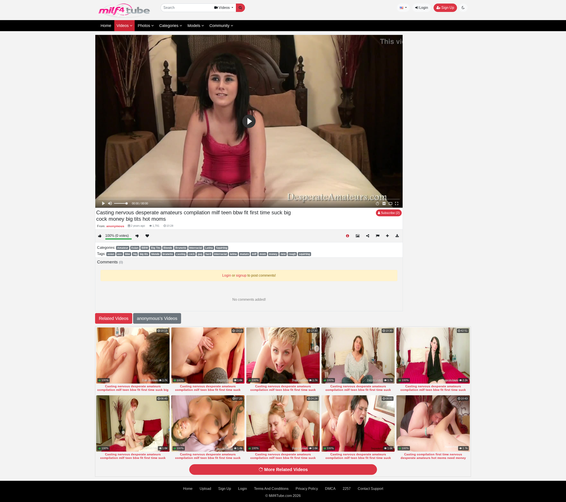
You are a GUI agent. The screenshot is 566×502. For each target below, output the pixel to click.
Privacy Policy (307, 489)
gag (200, 254)
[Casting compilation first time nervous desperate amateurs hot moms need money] (433, 423)
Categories (169, 25)
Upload (205, 489)
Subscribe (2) (390, 213)
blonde (155, 254)
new (283, 254)
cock (192, 254)
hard (208, 254)
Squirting (221, 247)
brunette (168, 254)
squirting (304, 254)
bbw (127, 254)
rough (292, 254)
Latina (209, 247)
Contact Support (370, 489)
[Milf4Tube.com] (124, 11)
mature (244, 254)
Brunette (180, 247)
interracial (220, 254)
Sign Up (447, 8)
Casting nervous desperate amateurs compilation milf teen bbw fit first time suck (208, 388)
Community (220, 25)
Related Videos (113, 318)
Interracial (195, 247)
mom (263, 254)
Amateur (122, 247)
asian (110, 254)
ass (119, 254)
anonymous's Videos (157, 318)
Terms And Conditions (271, 489)
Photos (144, 25)
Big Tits (156, 247)
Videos (123, 25)
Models (194, 25)
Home (106, 25)
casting (180, 254)
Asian (134, 247)
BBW (145, 247)
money (273, 254)
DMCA (330, 489)
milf (254, 254)
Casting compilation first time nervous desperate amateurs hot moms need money (433, 456)
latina (233, 254)
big (135, 254)
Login (423, 8)
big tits (144, 254)
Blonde (167, 247)
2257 (347, 489)
